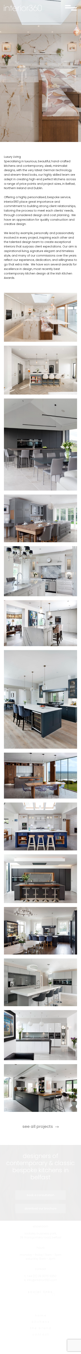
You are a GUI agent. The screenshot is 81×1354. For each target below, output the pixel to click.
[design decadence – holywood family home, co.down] (40, 623)
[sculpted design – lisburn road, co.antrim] (40, 1035)
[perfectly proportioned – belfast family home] (40, 931)
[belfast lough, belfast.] (40, 317)
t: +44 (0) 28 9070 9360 (40, 1282)
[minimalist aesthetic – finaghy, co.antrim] (40, 1088)
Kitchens (41, 1328)
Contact (40, 1340)
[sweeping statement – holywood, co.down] (40, 776)
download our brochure (41, 1208)
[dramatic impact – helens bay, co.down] (40, 878)
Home (41, 1321)
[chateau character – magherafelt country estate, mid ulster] (40, 571)
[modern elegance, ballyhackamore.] (40, 370)
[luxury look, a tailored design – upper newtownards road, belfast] (40, 982)
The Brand (41, 1334)
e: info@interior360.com (40, 1286)
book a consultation (40, 1195)
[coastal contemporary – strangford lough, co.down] (40, 444)
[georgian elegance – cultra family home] (40, 699)
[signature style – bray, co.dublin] (40, 826)
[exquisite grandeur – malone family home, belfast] (40, 518)
